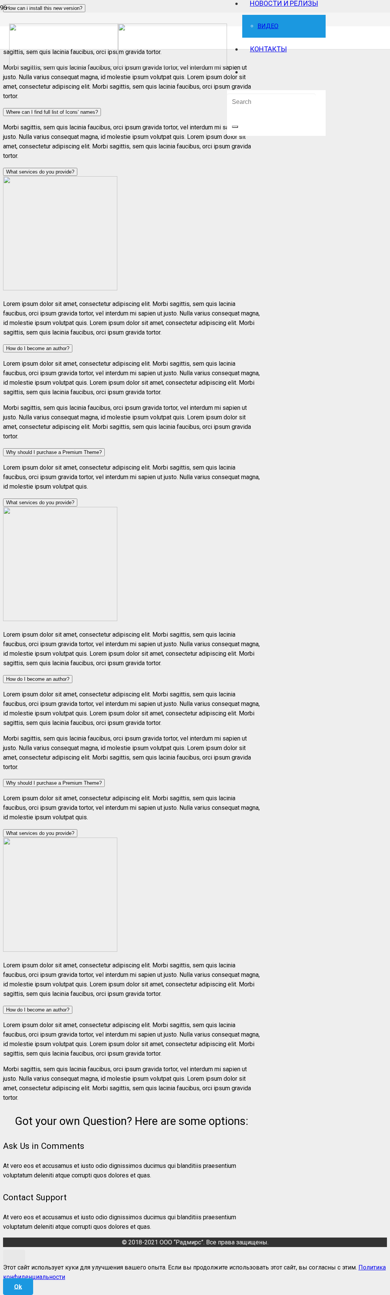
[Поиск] (235, 127)
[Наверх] (14, 1258)
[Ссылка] (118, 64)
